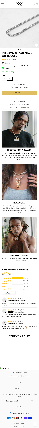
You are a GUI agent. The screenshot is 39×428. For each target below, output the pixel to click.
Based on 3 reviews (8, 275)
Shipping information (19, 107)
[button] (6, 59)
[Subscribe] (32, 401)
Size (3, 75)
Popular (19, 388)
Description (19, 98)
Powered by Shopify (19, 426)
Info (19, 382)
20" (10, 78)
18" (4, 78)
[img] (12, 298)
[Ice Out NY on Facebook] (20, 407)
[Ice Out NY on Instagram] (17, 407)
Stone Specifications (19, 104)
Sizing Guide (19, 101)
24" (16, 78)
